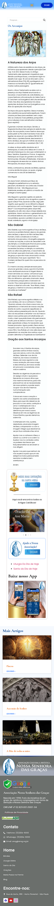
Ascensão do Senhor (17, 708)
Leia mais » (11, 671)
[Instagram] (16, 900)
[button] (32, 5)
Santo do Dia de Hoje (26, 568)
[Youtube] (11, 900)
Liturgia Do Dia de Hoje (27, 564)
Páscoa (10, 666)
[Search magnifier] (44, 20)
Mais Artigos (13, 630)
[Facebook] (5, 900)
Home (9, 850)
